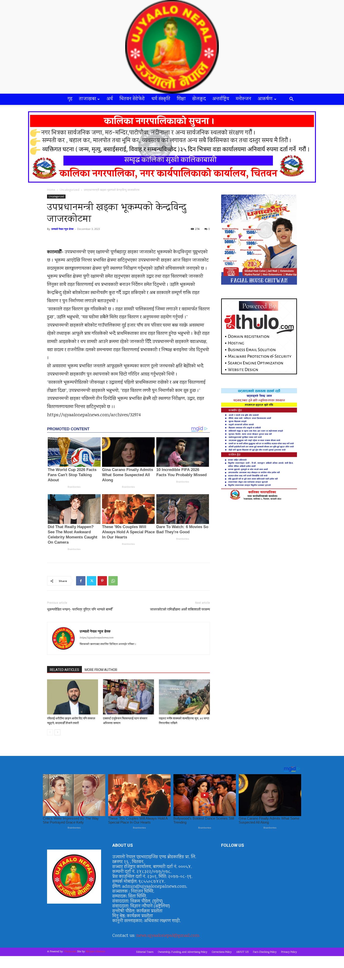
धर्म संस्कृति (160, 99)
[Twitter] (91, 580)
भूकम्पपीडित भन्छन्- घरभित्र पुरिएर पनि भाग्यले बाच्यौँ (79, 609)
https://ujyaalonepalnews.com (96, 638)
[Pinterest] (102, 580)
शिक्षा (181, 99)
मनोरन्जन (243, 99)
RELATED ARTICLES (64, 670)
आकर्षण (265, 99)
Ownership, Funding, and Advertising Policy (182, 952)
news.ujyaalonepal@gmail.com (167, 935)
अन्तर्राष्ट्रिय (220, 99)
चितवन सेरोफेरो (132, 99)
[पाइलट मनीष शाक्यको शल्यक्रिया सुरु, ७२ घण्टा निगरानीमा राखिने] (184, 696)
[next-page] (57, 732)
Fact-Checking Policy (265, 952)
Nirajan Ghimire (95, 952)
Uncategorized (69, 190)
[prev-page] (50, 732)
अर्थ (109, 99)
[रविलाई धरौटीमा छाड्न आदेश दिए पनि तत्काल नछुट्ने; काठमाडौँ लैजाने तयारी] (72, 696)
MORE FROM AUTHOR (101, 670)
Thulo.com (70, 952)
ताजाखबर (87, 99)
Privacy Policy (289, 952)
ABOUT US (242, 952)
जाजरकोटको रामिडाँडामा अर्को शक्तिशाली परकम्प (180, 609)
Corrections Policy (222, 952)
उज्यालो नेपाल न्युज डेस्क (62, 229)
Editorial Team (145, 952)
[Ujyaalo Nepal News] (172, 47)
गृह (70, 99)
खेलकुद (199, 99)
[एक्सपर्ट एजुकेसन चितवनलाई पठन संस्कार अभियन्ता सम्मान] (128, 696)
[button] (291, 99)
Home (51, 190)
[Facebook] (80, 580)
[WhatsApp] (113, 580)
